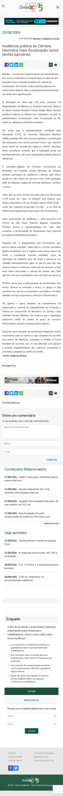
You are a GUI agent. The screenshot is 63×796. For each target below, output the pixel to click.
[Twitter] (15, 768)
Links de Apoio (14, 760)
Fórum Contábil (15, 757)
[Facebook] (10, 768)
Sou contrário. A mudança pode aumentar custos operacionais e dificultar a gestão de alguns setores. (31, 668)
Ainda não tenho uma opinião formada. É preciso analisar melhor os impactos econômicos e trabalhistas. (30, 679)
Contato (12, 753)
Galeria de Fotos (41, 757)
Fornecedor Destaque (44, 753)
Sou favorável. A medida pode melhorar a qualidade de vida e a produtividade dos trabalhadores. (30, 648)
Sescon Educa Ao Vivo (44, 760)
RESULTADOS (31, 700)
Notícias (37, 38)
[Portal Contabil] (31, 780)
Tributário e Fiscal (50, 38)
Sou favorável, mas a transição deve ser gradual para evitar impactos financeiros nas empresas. (31, 658)
